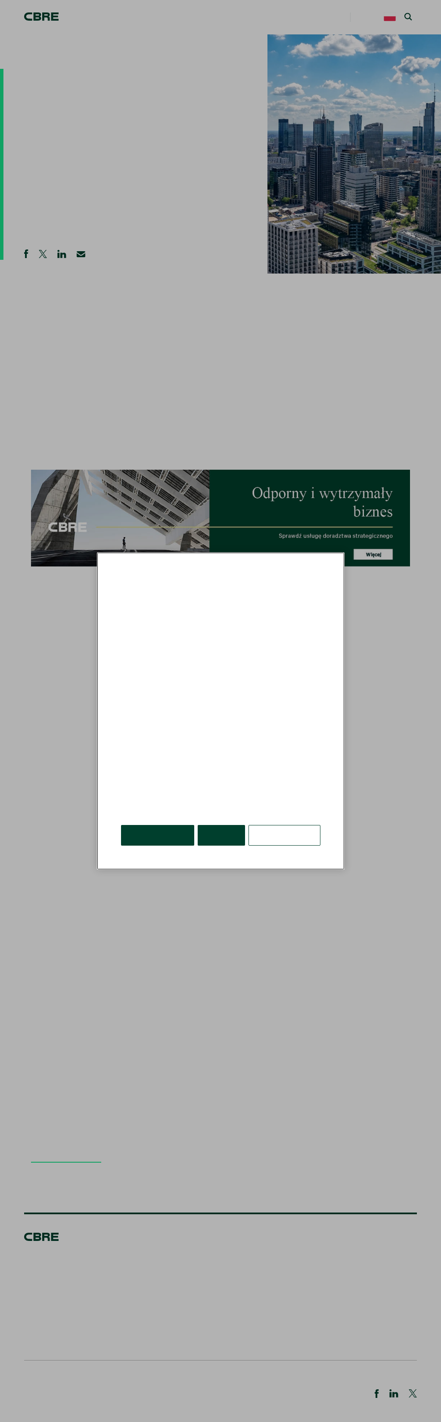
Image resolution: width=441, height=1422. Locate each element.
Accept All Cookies (158, 822)
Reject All (223, 822)
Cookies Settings (285, 822)
